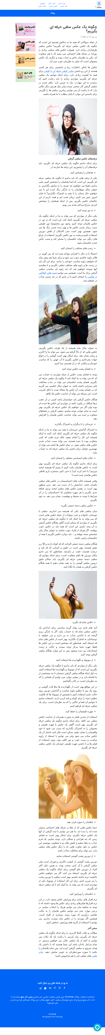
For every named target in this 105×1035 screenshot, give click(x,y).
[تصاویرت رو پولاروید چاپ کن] (26, 29)
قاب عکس (63, 6)
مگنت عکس (42, 6)
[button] (98, 5)
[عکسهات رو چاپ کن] (26, 44)
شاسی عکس (53, 6)
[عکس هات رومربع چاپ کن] (26, 75)
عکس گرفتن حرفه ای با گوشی (59, 71)
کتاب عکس (51, 3)
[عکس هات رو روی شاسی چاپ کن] (26, 60)
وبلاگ (52, 13)
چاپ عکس (61, 3)
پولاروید (42, 3)
